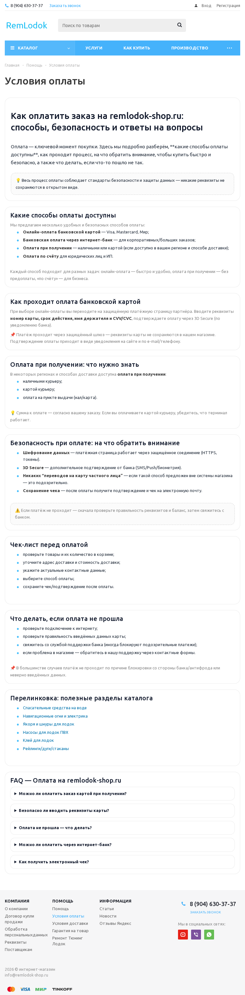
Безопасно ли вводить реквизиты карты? (64, 810)
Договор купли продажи (19, 919)
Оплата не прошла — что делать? (55, 827)
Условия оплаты (68, 916)
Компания (17, 901)
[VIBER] (196, 935)
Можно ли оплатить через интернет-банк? (65, 844)
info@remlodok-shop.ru (26, 975)
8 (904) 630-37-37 (27, 5)
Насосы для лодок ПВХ (45, 732)
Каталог (28, 48)
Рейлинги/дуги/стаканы (46, 748)
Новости (108, 916)
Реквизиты (15, 942)
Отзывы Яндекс (115, 923)
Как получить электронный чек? (54, 861)
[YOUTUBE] (183, 935)
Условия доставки (70, 923)
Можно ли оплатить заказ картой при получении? (73, 793)
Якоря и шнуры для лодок (48, 724)
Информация (115, 901)
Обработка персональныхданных (26, 932)
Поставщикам (18, 949)
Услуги (93, 48)
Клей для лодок (38, 740)
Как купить (136, 48)
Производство (189, 48)
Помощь (62, 901)
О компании (16, 908)
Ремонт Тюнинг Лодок (67, 941)
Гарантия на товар (70, 930)
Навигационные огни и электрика (55, 716)
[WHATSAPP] (209, 935)
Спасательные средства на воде (55, 707)
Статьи (107, 908)
